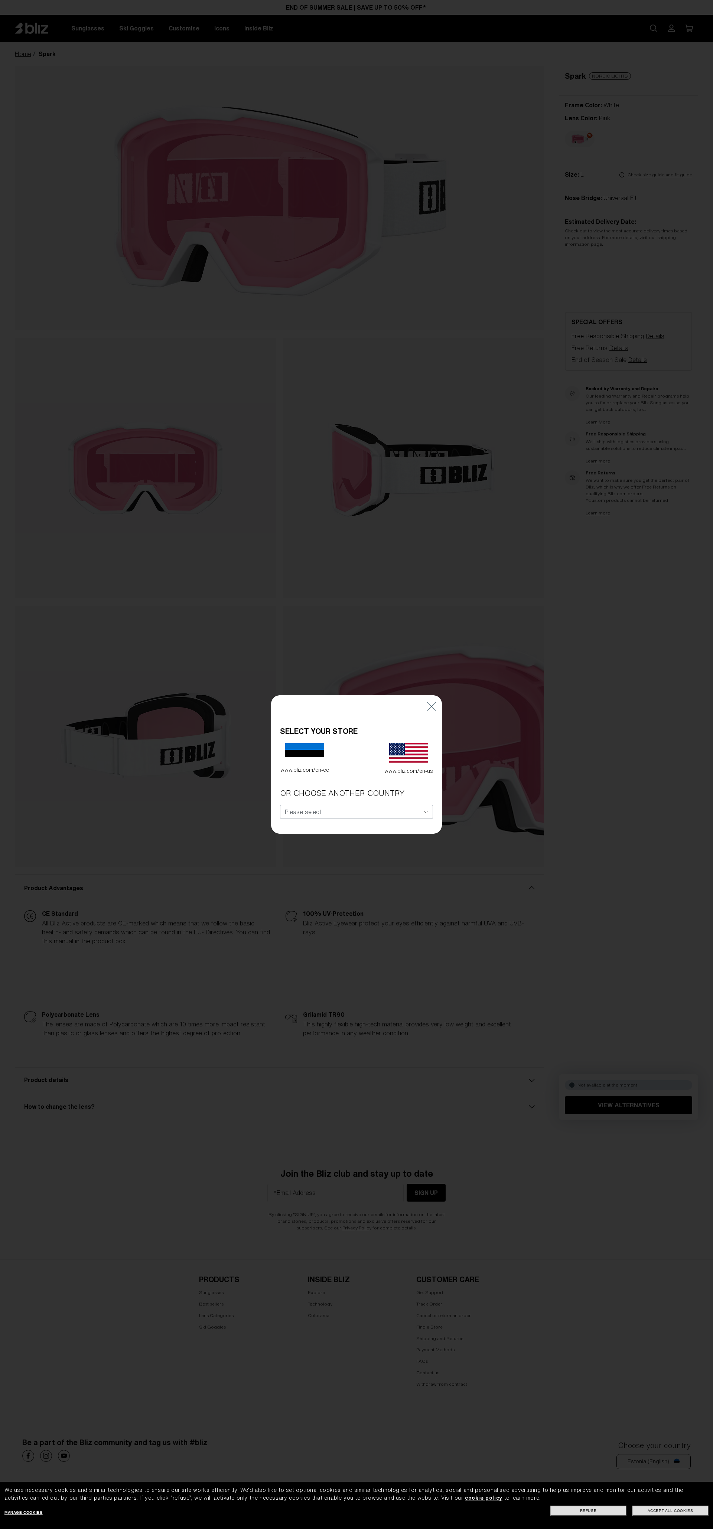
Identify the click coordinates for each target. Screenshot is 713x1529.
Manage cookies (23, 1512)
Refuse (588, 1511)
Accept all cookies (670, 1511)
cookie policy (483, 1497)
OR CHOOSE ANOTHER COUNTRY (342, 793)
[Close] (431, 706)
